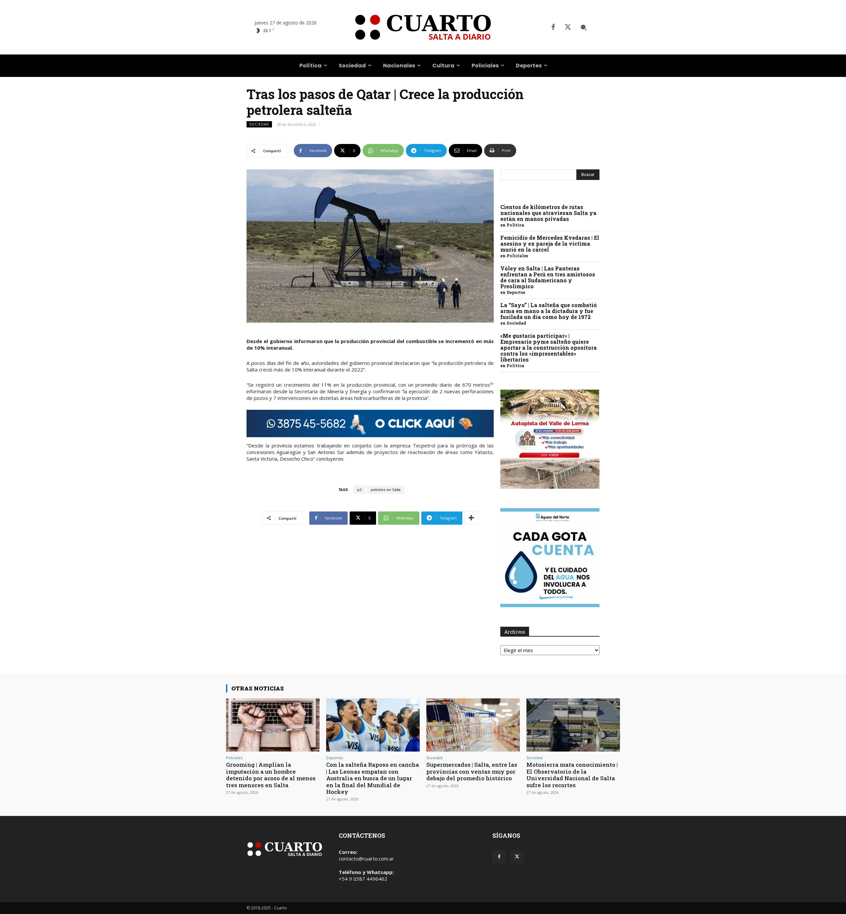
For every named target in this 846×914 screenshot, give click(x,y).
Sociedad (259, 124)
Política (515, 225)
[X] (567, 27)
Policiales (517, 255)
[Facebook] (553, 27)
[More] (471, 518)
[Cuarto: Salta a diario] (423, 27)
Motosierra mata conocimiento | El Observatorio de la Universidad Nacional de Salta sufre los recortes (572, 775)
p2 (359, 490)
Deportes (516, 292)
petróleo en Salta (386, 490)
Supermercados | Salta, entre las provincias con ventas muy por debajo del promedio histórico (471, 771)
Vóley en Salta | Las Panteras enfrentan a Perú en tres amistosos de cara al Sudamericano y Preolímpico (547, 277)
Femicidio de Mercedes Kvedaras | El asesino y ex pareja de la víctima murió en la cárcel (549, 243)
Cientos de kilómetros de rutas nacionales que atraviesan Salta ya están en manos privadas (548, 212)
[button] (584, 27)
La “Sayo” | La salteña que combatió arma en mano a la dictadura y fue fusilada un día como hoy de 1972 (548, 310)
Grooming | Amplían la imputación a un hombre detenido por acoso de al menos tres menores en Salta (271, 775)
